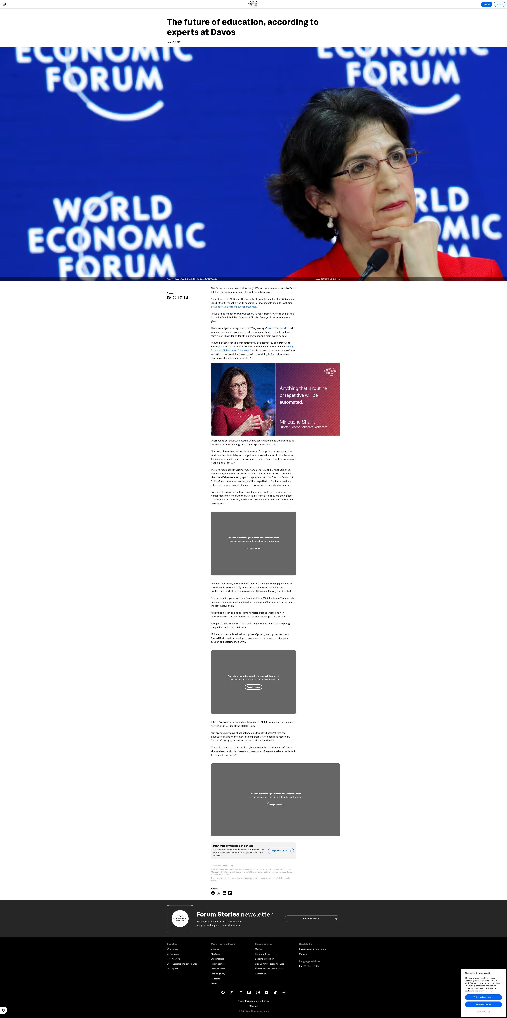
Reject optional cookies (483, 997)
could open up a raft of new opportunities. (234, 306)
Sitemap (253, 1006)
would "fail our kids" (278, 328)
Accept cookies (253, 548)
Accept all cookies (483, 1004)
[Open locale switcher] (3, 1010)
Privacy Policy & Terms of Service (253, 1001)
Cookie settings (483, 1011)
